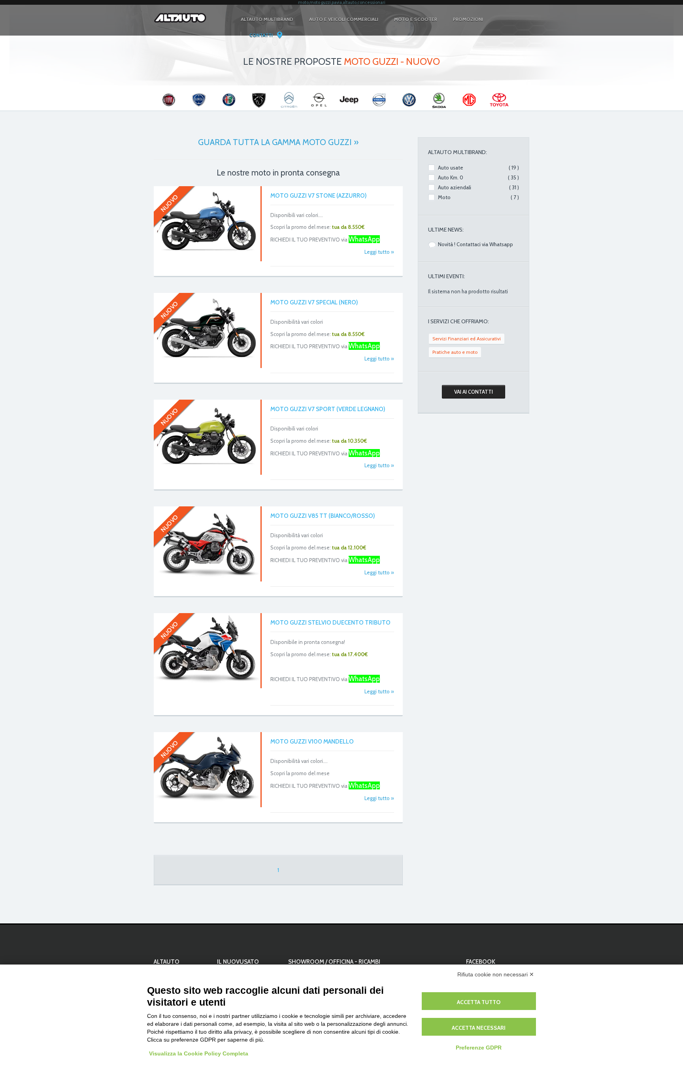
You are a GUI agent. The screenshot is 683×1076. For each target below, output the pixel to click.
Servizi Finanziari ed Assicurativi (466, 339)
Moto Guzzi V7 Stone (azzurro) (318, 195)
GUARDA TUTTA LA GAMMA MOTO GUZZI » (278, 142)
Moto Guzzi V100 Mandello (312, 741)
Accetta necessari (479, 1027)
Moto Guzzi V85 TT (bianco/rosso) (322, 515)
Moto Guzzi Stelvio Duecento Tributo (330, 622)
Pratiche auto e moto (454, 352)
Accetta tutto (478, 1002)
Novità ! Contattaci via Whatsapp (475, 244)
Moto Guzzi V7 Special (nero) (314, 302)
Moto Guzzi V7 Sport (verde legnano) (327, 409)
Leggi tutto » (379, 252)
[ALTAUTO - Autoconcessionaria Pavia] (180, 25)
